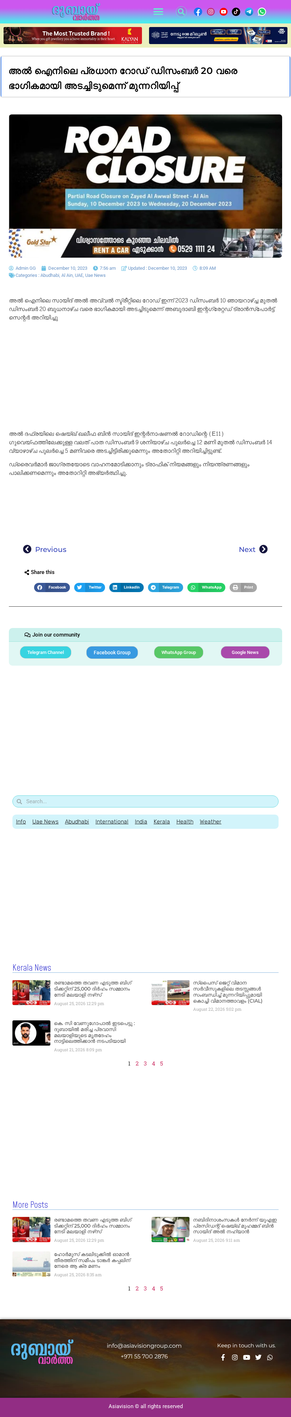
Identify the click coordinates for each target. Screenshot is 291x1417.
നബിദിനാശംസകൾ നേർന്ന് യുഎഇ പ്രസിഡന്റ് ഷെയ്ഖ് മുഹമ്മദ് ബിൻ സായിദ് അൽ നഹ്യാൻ (235, 1226)
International (111, 821)
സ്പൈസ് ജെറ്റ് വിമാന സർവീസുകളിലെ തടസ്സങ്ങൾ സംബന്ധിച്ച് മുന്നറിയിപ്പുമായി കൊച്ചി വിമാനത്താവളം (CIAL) (228, 991)
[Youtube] (246, 1357)
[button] (158, 12)
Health (184, 821)
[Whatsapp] (270, 1357)
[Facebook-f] (223, 1357)
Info (21, 821)
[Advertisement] (145, 377)
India (141, 821)
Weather (210, 821)
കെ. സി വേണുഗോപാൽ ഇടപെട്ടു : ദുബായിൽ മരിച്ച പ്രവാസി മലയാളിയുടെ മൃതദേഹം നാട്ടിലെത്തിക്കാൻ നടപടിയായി (94, 1032)
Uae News (95, 275)
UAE (79, 275)
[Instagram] (235, 1357)
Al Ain (67, 275)
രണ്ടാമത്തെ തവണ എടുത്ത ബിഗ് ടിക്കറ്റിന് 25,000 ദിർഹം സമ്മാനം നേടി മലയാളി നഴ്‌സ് (92, 988)
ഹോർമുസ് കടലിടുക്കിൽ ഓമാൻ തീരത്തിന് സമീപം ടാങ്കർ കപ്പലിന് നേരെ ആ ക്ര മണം (92, 1260)
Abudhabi (49, 275)
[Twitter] (258, 1357)
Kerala (162, 821)
